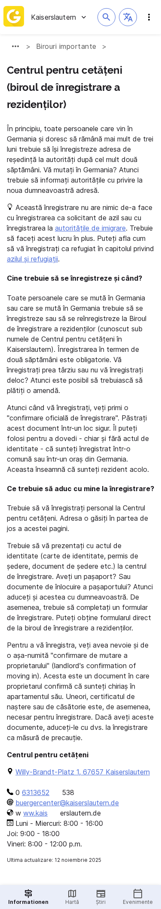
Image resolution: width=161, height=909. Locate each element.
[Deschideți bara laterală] (149, 17)
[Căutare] (106, 17)
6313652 (35, 792)
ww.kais (35, 813)
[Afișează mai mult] (15, 46)
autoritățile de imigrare (90, 228)
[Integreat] (13, 17)
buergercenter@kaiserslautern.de (67, 802)
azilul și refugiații (32, 259)
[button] (128, 17)
